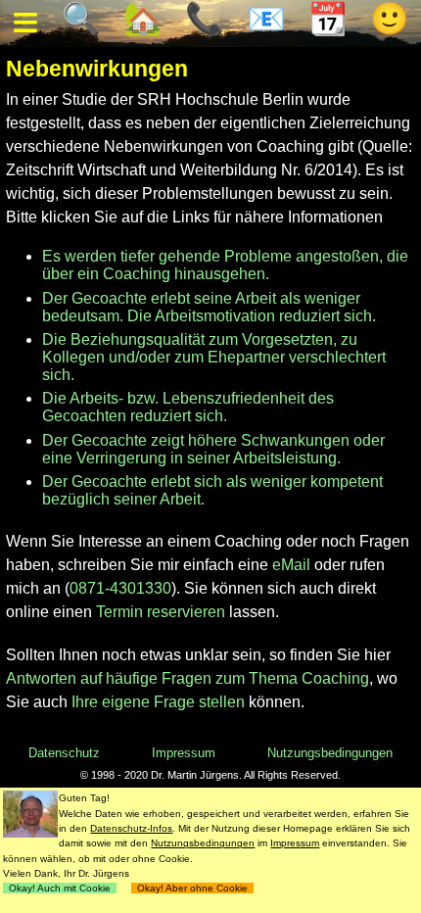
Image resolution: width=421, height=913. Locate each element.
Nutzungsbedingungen (330, 752)
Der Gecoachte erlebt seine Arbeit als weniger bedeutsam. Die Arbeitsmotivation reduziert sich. (209, 307)
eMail (291, 564)
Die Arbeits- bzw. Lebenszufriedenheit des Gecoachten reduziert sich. (188, 407)
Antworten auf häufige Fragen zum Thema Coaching (187, 678)
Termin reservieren (160, 611)
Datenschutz (64, 752)
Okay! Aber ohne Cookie (192, 888)
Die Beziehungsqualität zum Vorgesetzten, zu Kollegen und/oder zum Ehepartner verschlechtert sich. (214, 357)
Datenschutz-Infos (131, 828)
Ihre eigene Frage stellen (158, 702)
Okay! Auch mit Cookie (60, 888)
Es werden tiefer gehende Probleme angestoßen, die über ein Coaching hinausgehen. (225, 265)
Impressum (183, 752)
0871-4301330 (120, 588)
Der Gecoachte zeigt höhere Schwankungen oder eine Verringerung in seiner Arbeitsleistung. (213, 449)
